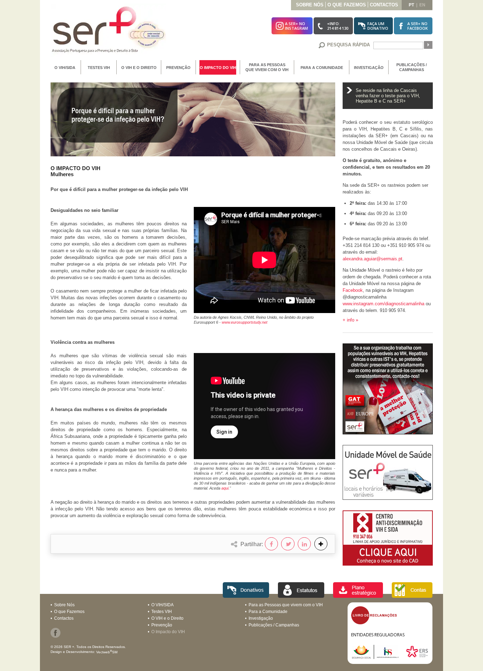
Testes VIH (99, 67)
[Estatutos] (301, 596)
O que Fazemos (346, 4)
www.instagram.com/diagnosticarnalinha (383, 303)
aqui (224, 488)
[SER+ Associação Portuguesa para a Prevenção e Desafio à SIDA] (108, 55)
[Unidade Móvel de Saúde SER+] (388, 498)
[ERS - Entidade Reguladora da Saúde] (417, 657)
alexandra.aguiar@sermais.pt (372, 258)
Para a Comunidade (322, 67)
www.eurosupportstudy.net (244, 322)
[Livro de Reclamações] (374, 623)
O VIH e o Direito (139, 67)
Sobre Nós (310, 4)
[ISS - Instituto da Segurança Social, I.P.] (378, 657)
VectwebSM (106, 652)
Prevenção (178, 67)
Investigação (369, 67)
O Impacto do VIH (218, 67)
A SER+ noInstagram (296, 26)
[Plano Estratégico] (358, 596)
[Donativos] (246, 596)
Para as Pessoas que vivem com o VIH (267, 67)
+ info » (350, 320)
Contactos (384, 4)
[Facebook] (55, 636)
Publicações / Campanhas (411, 67)
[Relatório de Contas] (412, 596)
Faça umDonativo (377, 26)
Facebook (353, 290)
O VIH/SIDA (64, 67)
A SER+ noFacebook (417, 26)
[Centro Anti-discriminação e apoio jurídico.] (388, 564)
